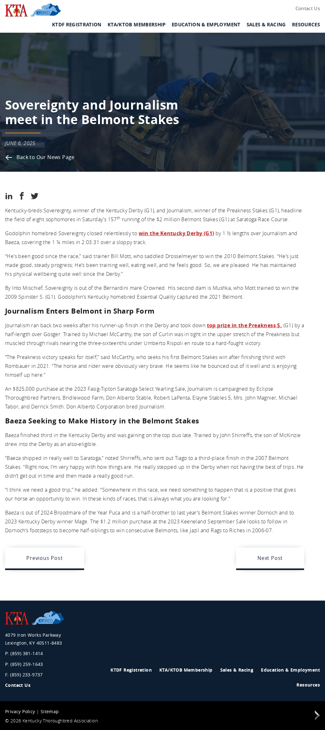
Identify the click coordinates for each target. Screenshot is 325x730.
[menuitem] (306, 9)
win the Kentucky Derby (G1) (176, 233)
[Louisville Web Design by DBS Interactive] (317, 717)
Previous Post (44, 557)
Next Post (270, 557)
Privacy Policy (20, 711)
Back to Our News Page (45, 157)
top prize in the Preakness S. (244, 325)
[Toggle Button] (101, 29)
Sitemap (50, 711)
